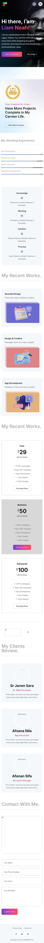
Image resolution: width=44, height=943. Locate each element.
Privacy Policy (17, 928)
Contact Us (28, 928)
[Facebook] (16, 934)
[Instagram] (27, 934)
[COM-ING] (8, 4)
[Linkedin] (22, 934)
